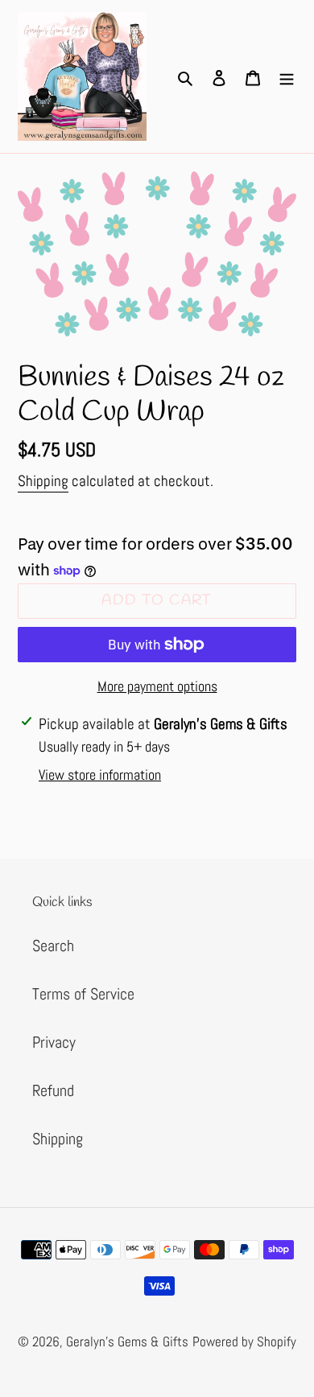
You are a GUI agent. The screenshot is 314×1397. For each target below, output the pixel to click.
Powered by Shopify (244, 1341)
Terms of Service (83, 993)
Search (53, 945)
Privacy (54, 1042)
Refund (53, 1090)
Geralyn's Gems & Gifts (127, 1341)
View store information (100, 774)
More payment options (157, 686)
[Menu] (287, 76)
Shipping (43, 481)
